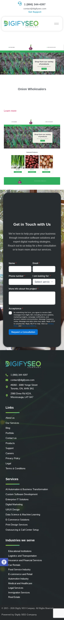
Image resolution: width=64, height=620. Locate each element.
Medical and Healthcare (20, 583)
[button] (4, 562)
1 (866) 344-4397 (35, 4)
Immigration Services (19, 592)
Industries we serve (20, 540)
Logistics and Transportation (22, 555)
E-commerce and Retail (20, 574)
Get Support (34, 12)
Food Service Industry (19, 569)
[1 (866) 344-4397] (20, 3)
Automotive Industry (18, 578)
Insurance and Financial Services (25, 560)
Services (12, 479)
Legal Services (15, 588)
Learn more (10, 110)
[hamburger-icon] (56, 24)
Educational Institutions (20, 551)
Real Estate (14, 597)
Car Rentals (14, 565)
